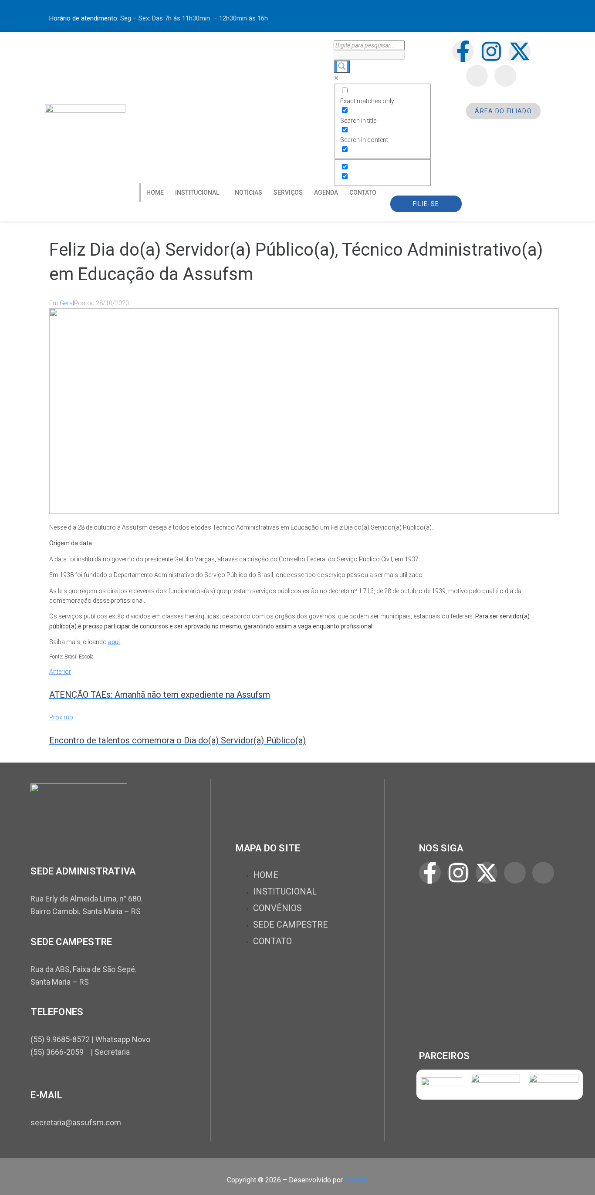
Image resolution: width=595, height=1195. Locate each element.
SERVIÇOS (288, 192)
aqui (114, 641)
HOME (155, 192)
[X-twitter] (520, 51)
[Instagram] (491, 51)
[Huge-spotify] (477, 76)
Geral (67, 303)
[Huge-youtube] (505, 76)
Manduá (356, 1180)
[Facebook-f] (463, 51)
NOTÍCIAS (248, 192)
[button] (199, 192)
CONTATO (362, 192)
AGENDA (326, 192)
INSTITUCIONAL (197, 192)
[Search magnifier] (342, 66)
